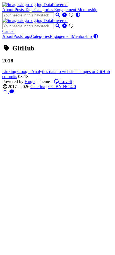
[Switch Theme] (78, 15)
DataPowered (55, 4)
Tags (29, 9)
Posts (20, 9)
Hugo (30, 81)
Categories (44, 9)
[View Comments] (12, 91)
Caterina (37, 86)
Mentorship (87, 9)
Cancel (8, 31)
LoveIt (65, 81)
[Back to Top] (5, 91)
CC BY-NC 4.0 (62, 86)
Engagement (65, 9)
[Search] (58, 15)
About (8, 9)
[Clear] (64, 15)
